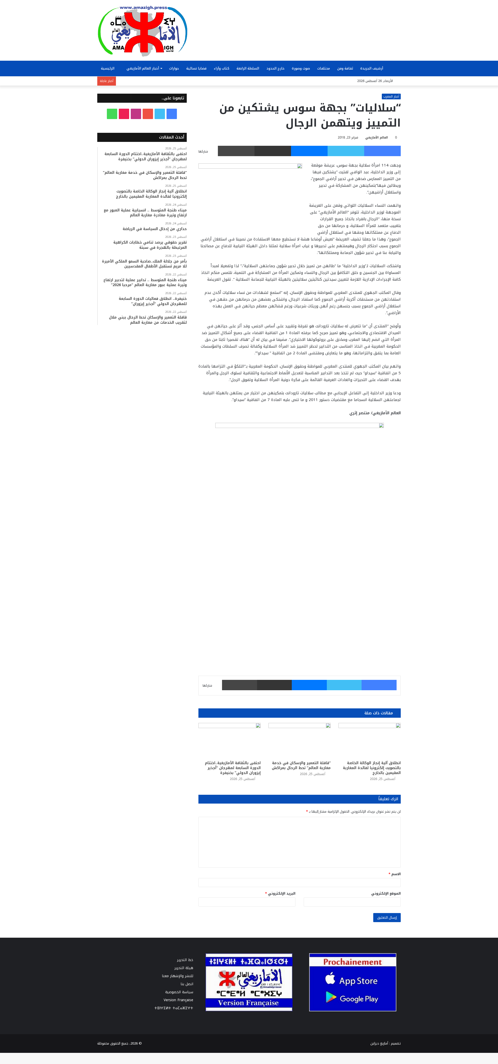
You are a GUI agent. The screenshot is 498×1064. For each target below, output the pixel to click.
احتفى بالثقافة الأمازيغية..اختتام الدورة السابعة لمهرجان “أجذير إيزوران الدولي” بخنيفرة (233, 767)
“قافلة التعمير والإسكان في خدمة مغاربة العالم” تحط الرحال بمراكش (301, 765)
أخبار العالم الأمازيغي (143, 68)
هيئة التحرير (184, 968)
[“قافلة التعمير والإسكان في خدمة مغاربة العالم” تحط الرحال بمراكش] (299, 740)
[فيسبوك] (382, 151)
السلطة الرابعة (248, 68)
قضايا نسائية (196, 68)
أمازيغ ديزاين (379, 1043)
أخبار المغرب (391, 96)
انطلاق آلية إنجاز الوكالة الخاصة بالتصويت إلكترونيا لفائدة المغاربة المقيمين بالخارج (372, 767)
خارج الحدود (275, 68)
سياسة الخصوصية (179, 992)
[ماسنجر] (309, 151)
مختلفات (323, 68)
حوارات (174, 68)
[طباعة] (236, 151)
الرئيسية (108, 68)
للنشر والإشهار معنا (177, 976)
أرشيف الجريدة (372, 68)
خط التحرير (185, 960)
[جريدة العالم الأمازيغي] (142, 30)
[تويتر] (346, 151)
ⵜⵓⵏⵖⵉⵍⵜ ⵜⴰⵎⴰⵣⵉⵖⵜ (173, 1008)
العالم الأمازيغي (376, 137)
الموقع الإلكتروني (386, 893)
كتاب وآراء (221, 68)
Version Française (178, 1000)
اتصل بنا (187, 984)
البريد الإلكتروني (280, 893)
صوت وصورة (301, 68)
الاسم (395, 874)
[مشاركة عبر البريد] (272, 151)
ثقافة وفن (345, 68)
